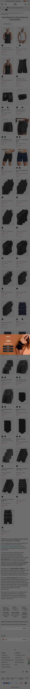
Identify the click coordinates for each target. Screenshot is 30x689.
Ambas (8, 351)
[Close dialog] (28, 335)
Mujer (8, 346)
